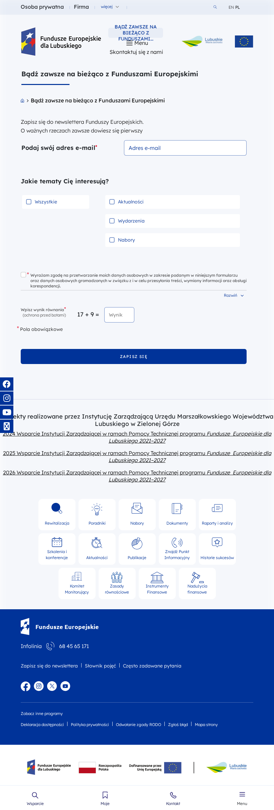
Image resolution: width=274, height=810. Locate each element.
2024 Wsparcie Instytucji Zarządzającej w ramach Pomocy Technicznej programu (137, 437)
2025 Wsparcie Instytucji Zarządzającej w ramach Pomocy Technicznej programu (137, 456)
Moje (105, 804)
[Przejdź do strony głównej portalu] (22, 100)
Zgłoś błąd (178, 724)
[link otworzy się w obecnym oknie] (62, 41)
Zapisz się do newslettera (49, 666)
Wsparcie (35, 804)
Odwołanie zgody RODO (138, 724)
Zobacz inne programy (42, 713)
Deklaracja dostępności (42, 724)
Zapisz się (133, 356)
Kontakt (173, 804)
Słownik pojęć (100, 666)
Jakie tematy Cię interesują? (65, 181)
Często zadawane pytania (152, 666)
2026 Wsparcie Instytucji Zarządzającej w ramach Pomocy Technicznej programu (137, 476)
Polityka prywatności (90, 724)
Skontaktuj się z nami (136, 51)
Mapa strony (206, 724)
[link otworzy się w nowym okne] (202, 41)
